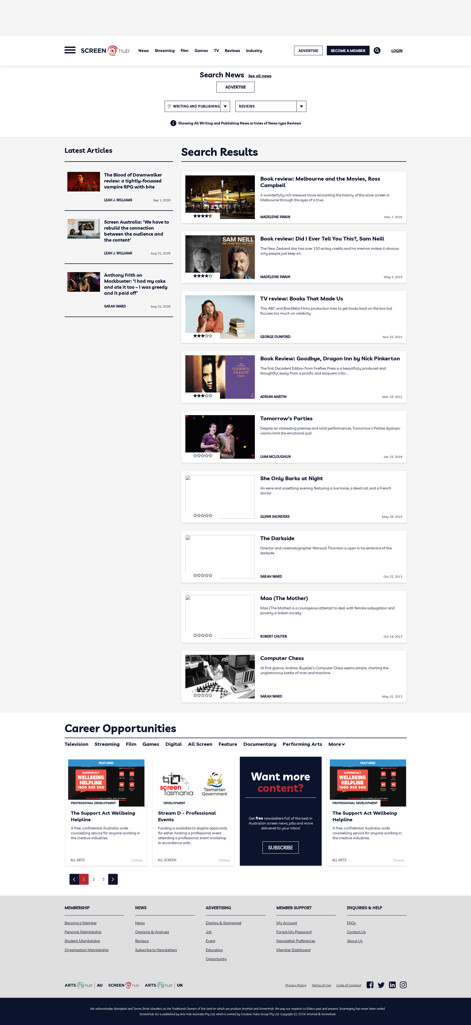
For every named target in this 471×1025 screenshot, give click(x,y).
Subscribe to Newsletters (156, 949)
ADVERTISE (308, 50)
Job (209, 931)
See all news (259, 76)
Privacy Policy (295, 985)
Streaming (165, 50)
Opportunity (216, 958)
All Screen (200, 744)
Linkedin (392, 984)
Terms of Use (321, 985)
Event (210, 940)
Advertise (235, 87)
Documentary (259, 744)
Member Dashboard (293, 949)
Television (76, 744)
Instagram (403, 984)
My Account (286, 922)
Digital (173, 744)
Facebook (370, 984)
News (143, 50)
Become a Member (348, 50)
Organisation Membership (87, 949)
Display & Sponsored (223, 922)
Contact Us (356, 931)
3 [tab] (103, 879)
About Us (355, 940)
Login (397, 50)
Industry (254, 50)
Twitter (381, 985)
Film (185, 50)
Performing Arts (302, 744)
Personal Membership (83, 931)
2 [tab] (93, 879)
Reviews (232, 50)
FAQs (351, 922)
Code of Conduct (348, 985)
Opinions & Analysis (152, 931)
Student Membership (82, 940)
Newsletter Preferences (295, 940)
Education (214, 949)
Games (201, 50)
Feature (228, 744)
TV (216, 50)
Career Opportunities (120, 728)
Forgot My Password (294, 931)
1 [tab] (84, 879)
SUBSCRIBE (280, 847)
